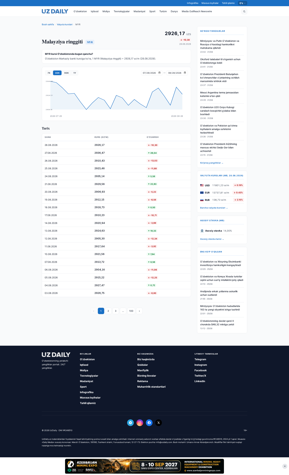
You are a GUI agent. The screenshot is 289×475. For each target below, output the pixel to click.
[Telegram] (130, 422)
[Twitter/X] (158, 422)
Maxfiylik (143, 370)
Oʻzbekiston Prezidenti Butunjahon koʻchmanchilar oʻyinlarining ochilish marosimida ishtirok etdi (219, 78)
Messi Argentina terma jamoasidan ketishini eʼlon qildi (219, 94)
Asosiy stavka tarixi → (212, 239)
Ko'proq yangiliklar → (211, 162)
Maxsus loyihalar (210, 3)
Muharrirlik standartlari (151, 386)
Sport (152, 11)
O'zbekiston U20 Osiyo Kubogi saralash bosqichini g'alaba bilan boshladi (218, 111)
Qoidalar (142, 364)
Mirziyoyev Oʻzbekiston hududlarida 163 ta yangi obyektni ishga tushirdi (220, 308)
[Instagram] (139, 422)
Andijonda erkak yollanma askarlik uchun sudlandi (219, 293)
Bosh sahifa (48, 24)
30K (57, 73)
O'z (241, 3)
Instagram (201, 364)
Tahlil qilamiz (228, 3)
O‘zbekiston (80, 11)
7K (48, 73)
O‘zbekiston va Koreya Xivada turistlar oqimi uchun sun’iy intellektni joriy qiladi (221, 278)
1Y (74, 73)
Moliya (106, 11)
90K (66, 73)
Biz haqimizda (146, 359)
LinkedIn (200, 381)
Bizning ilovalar (146, 375)
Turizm (163, 11)
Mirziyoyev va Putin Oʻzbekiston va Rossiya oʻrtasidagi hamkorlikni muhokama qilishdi (219, 44)
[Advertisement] (144, 466)
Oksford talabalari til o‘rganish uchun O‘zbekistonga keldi (220, 61)
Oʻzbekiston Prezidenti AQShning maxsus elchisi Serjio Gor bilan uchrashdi (218, 147)
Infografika (192, 3)
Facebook (201, 370)
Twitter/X (200, 375)
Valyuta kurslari (64, 24)
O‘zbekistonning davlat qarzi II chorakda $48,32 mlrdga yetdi (217, 322)
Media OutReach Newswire (197, 11)
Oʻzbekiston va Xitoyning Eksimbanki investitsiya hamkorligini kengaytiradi (220, 263)
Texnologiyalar (122, 11)
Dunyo (174, 11)
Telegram (200, 359)
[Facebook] (149, 422)
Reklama (142, 381)
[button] (244, 11)
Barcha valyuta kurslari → (214, 207)
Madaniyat (139, 11)
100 (131, 310)
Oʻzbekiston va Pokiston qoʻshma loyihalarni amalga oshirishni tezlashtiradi (218, 129)
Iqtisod (95, 11)
